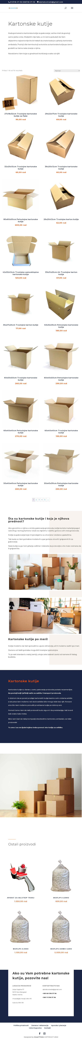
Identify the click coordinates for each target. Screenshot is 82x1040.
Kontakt (47, 1028)
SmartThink (39, 1037)
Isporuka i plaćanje (58, 1025)
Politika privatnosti (21, 1025)
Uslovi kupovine (35, 1028)
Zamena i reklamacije (39, 1025)
